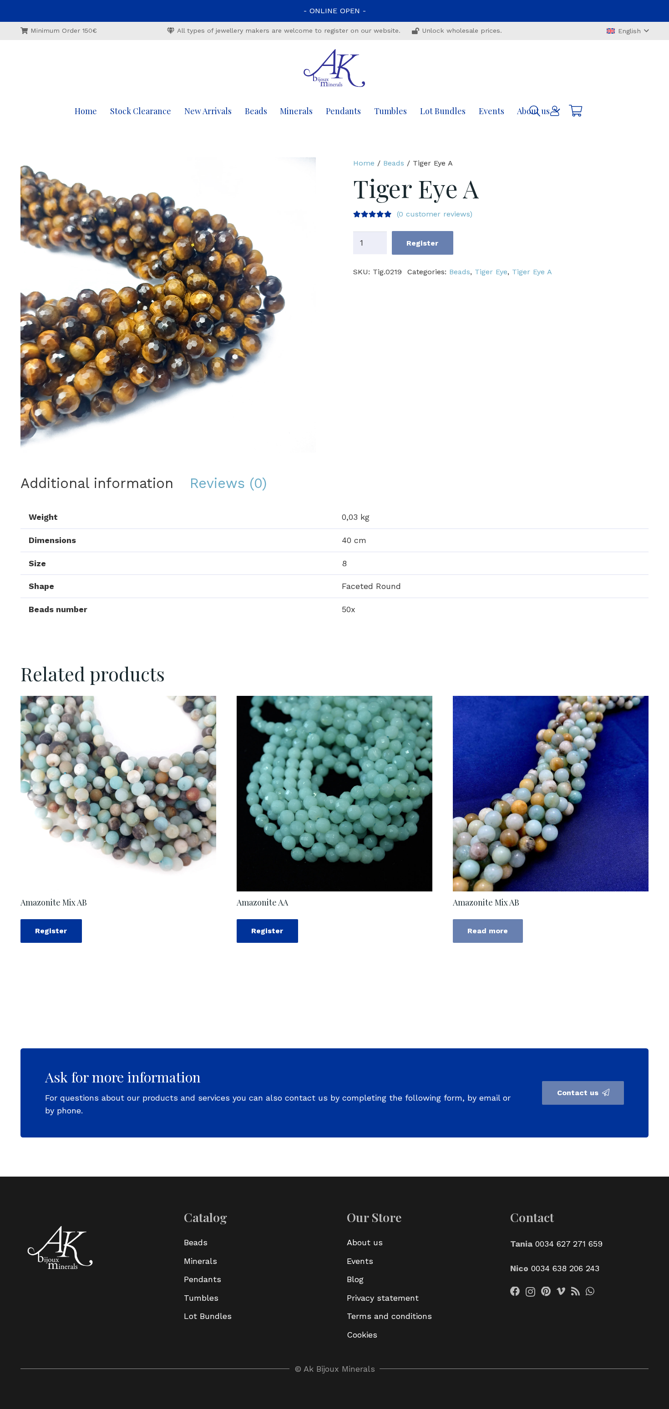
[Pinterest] (546, 1292)
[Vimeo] (561, 1292)
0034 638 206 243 (565, 1268)
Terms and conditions (389, 1316)
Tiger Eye (491, 271)
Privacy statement (383, 1298)
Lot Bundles (208, 1316)
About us (365, 1242)
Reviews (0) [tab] (228, 483)
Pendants (202, 1279)
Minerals (200, 1261)
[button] (627, 31)
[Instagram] (530, 1292)
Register (422, 243)
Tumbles (201, 1298)
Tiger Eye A (532, 271)
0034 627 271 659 (569, 1243)
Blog (355, 1279)
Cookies (362, 1334)
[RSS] (575, 1292)
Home (364, 163)
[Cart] (575, 111)
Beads (393, 163)
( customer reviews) (434, 214)
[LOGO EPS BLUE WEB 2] (334, 69)
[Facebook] (515, 1292)
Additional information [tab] (96, 483)
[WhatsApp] (590, 1292)
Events (360, 1261)
